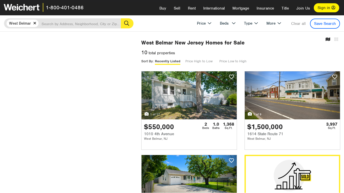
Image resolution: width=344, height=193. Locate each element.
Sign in (324, 7)
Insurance (265, 8)
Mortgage (240, 8)
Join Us (303, 8)
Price (201, 23)
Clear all (298, 23)
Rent (192, 8)
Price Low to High (233, 61)
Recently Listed (167, 61)
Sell (177, 8)
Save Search (325, 23)
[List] (336, 39)
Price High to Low (199, 61)
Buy (162, 8)
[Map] (328, 39)
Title (285, 8)
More (271, 23)
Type (248, 23)
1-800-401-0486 (65, 7)
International (214, 8)
